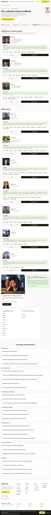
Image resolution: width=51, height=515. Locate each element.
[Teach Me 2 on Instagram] (7, 496)
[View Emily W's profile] (6, 86)
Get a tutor (6, 304)
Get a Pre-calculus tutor (7, 19)
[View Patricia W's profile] (6, 185)
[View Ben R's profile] (6, 161)
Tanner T (12, 137)
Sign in (38, 1)
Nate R (12, 36)
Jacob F (12, 113)
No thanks (48, 512)
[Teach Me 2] (4, 1)
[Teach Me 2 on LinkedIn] (5, 496)
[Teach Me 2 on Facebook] (2, 496)
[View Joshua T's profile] (6, 63)
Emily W (12, 84)
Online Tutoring (24, 1)
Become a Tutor (12, 1)
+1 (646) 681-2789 (5, 498)
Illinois (9, 5)
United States (3, 5)
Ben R (12, 160)
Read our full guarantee (31, 286)
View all (4, 335)
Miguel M (12, 209)
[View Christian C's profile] (6, 233)
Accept (42, 512)
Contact (32, 1)
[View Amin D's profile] (6, 255)
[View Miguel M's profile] (6, 210)
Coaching (18, 1)
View (12, 54)
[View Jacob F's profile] (6, 116)
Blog (29, 1)
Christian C (13, 232)
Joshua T (12, 60)
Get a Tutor (45, 1)
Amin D (12, 254)
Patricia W (12, 184)
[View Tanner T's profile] (6, 139)
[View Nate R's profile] (6, 39)
